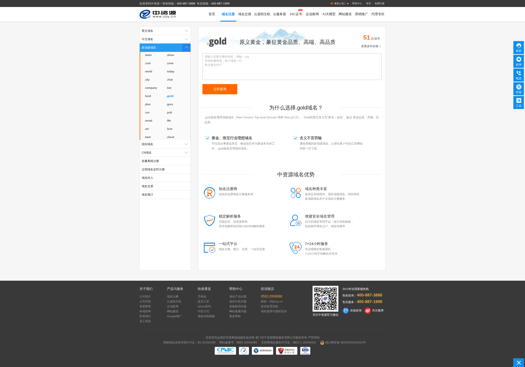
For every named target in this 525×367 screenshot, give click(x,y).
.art (146, 128)
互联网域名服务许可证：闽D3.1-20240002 (288, 342)
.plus (147, 104)
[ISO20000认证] (305, 351)
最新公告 (340, 3)
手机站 (202, 296)
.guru (169, 104)
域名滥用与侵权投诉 (274, 311)
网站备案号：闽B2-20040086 (238, 342)
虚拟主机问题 (238, 301)
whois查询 (204, 306)
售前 (519, 50)
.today (170, 71)
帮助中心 (357, 3)
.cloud (170, 137)
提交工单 (203, 301)
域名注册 (228, 14)
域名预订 (147, 194)
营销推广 (361, 14)
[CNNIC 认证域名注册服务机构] (225, 351)
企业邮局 (312, 14)
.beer (147, 137)
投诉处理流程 (269, 306)
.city (147, 79)
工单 (519, 105)
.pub (169, 112)
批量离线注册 (150, 161)
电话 (519, 78)
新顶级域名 (149, 47)
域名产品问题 (238, 296)
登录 (368, 3)
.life (168, 120)
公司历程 (145, 301)
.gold (169, 96)
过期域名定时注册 (153, 169)
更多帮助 (235, 316)
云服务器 (279, 14)
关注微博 (377, 310)
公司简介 (145, 296)
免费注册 (380, 3)
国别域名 (147, 144)
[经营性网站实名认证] (286, 351)
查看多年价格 (369, 46)
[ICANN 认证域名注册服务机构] (244, 351)
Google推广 (174, 316)
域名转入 (147, 177)
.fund (147, 96)
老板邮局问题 (238, 306)
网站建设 (345, 14)
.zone (169, 63)
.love (169, 128)
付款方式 (203, 311)
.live (168, 87)
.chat (169, 79)
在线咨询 (356, 310)
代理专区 (378, 14)
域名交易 (244, 14)
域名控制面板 (206, 316)
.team (148, 55)
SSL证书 (296, 14)
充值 (519, 92)
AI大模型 (329, 14)
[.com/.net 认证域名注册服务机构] (262, 351)
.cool (147, 63)
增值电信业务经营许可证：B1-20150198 (189, 342)
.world (148, 71)
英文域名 (147, 30)
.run (147, 112)
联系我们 (145, 316)
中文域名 (147, 39)
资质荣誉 (145, 306)
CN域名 (147, 152)
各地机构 (145, 311)
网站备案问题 (238, 311)
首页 (212, 14)
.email (148, 120)
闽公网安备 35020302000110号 (345, 342)
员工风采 (145, 321)
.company (150, 87)
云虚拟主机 (262, 14)
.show (170, 55)
